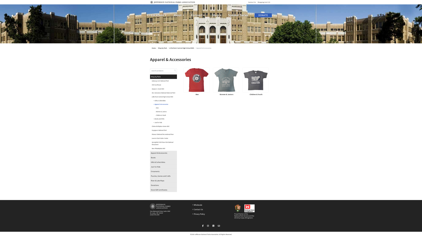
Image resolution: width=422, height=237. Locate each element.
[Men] (197, 80)
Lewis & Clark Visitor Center (160, 138)
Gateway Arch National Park (160, 81)
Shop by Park (162, 48)
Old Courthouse (156, 85)
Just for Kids (158, 122)
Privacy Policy (199, 214)
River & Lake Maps (157, 181)
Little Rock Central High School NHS (181, 48)
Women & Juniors (161, 112)
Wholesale (198, 205)
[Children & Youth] (255, 80)
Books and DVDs (159, 119)
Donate (263, 15)
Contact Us (252, 2)
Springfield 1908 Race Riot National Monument (162, 143)
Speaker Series (238, 15)
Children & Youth (161, 115)
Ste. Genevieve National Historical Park (163, 93)
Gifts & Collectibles (160, 101)
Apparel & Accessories (161, 104)
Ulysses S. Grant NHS (158, 89)
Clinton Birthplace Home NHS (160, 126)
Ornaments (155, 171)
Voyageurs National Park (159, 130)
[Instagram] (208, 226)
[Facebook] (202, 226)
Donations (155, 185)
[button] (158, 15)
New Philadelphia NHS (158, 148)
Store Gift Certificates (159, 190)
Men (157, 108)
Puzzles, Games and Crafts (161, 176)
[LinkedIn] (213, 226)
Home (154, 48)
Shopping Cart (263, 2)
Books (153, 157)
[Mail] (219, 226)
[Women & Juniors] (226, 80)
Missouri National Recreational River (163, 134)
